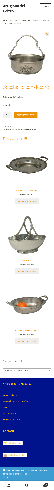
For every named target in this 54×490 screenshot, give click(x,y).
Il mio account (9, 485)
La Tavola (22, 20)
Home (8, 20)
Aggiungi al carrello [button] (27, 201)
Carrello (41, 483)
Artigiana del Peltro (14, 8)
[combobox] (27, 370)
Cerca (27, 485)
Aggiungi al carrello (25, 114)
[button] (47, 34)
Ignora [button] (6, 477)
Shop (15, 20)
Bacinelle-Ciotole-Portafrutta (39, 20)
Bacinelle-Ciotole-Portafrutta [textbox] (26, 370)
